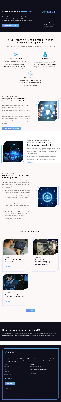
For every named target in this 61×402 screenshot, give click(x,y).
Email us (48, 19)
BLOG (6, 369)
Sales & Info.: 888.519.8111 (36, 366)
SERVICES (7, 366)
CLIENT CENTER (8, 374)
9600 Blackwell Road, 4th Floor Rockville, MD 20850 (39, 369)
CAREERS (7, 371)
